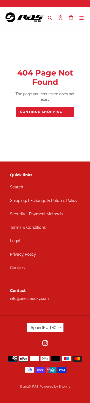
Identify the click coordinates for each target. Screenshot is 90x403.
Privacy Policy (23, 254)
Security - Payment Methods (36, 214)
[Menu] (81, 17)
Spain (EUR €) (43, 327)
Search (16, 187)
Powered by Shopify (55, 386)
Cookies (17, 267)
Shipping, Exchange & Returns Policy (44, 200)
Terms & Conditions (28, 227)
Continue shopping (41, 112)
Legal (15, 241)
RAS (35, 386)
